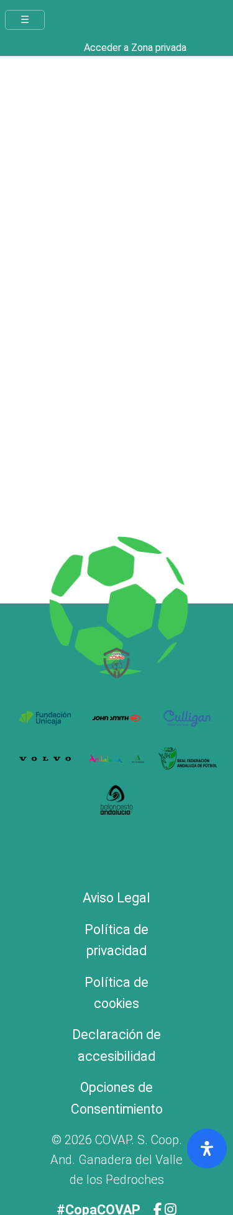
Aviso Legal (116, 898)
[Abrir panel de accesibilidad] (207, 1148)
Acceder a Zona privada (135, 47)
